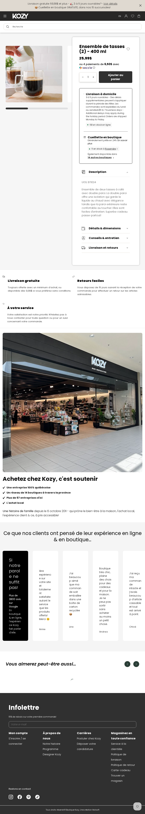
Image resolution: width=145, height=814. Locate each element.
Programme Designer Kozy (52, 751)
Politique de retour (123, 765)
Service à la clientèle (118, 746)
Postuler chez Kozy (89, 738)
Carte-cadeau (120, 770)
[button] (105, 66)
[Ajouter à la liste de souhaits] (129, 49)
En (119, 16)
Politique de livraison (118, 756)
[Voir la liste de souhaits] (132, 16)
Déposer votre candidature (86, 746)
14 (100, 157)
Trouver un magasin (117, 778)
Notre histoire (51, 744)
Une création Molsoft (89, 809)
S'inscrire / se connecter (17, 741)
